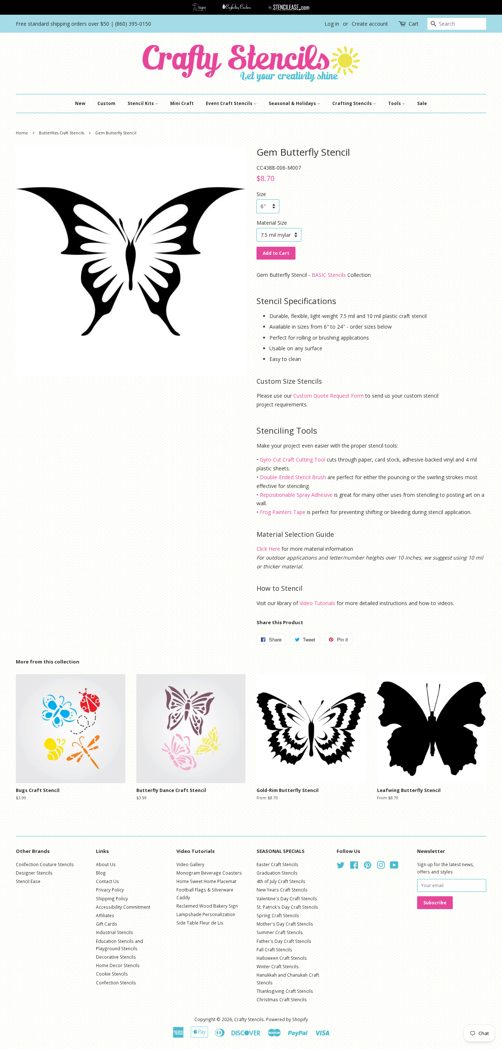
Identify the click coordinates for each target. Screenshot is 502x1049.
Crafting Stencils (352, 103)
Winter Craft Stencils (278, 966)
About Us (106, 864)
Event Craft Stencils (230, 103)
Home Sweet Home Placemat (206, 881)
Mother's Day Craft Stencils (285, 924)
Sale (422, 103)
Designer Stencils (34, 873)
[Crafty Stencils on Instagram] (381, 866)
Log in (331, 23)
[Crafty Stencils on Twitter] (341, 866)
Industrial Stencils (114, 932)
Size (261, 194)
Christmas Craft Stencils (282, 999)
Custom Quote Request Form (328, 395)
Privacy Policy (110, 890)
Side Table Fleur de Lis (199, 923)
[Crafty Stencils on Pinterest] (367, 866)
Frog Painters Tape (282, 512)
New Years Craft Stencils (282, 890)
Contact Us (107, 881)
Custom (106, 103)
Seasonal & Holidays (293, 103)
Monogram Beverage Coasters (209, 873)
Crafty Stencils (249, 1019)
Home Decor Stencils (118, 965)
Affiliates (105, 915)
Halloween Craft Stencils (282, 958)
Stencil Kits (141, 103)
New (80, 103)
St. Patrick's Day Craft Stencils (287, 907)
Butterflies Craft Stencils (61, 132)
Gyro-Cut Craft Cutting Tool (292, 459)
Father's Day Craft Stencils (284, 941)
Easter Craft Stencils (277, 864)
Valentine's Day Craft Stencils (287, 898)
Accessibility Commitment (123, 907)
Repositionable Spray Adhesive (296, 494)
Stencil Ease (28, 881)
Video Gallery (190, 864)
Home (22, 132)
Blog (101, 873)
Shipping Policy (112, 898)
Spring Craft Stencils (278, 915)
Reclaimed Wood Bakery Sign (207, 906)
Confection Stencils (116, 982)
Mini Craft (182, 103)
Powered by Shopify (287, 1019)
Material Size (272, 222)
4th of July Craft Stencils (281, 881)
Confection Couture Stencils (45, 864)
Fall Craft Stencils (274, 949)
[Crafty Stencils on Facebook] (354, 866)
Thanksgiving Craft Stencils (285, 991)
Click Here (268, 548)
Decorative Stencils (116, 957)
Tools (395, 103)
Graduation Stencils (277, 873)
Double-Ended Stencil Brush (293, 477)
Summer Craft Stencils (280, 932)
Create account (370, 23)
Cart (414, 23)
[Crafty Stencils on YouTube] (394, 866)
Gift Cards (106, 924)
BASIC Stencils (329, 274)
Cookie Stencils (112, 974)
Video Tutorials (317, 603)
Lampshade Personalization (205, 914)
